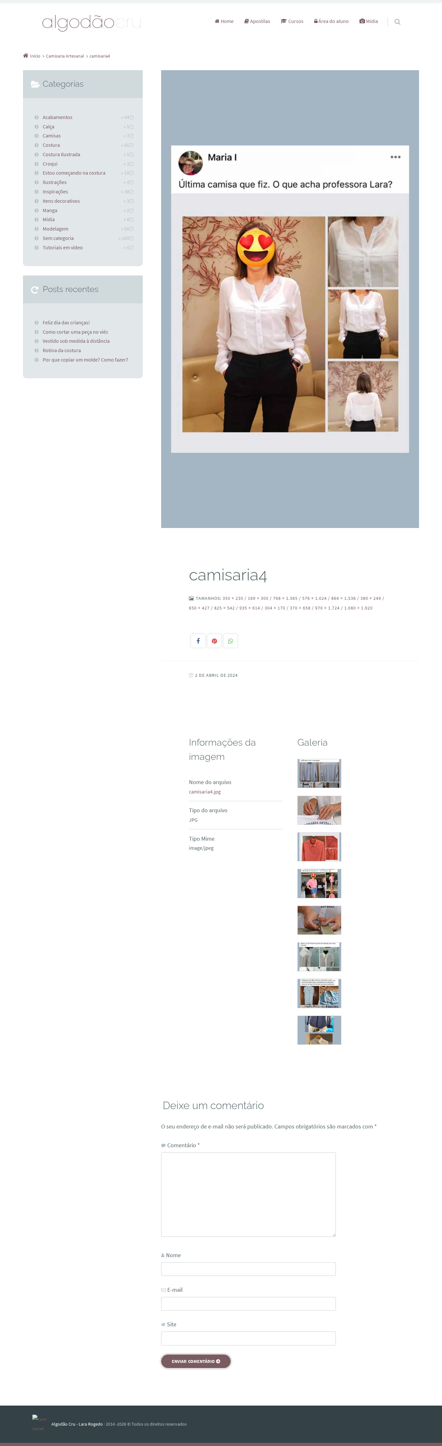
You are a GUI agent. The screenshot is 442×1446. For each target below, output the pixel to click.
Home (227, 21)
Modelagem (55, 228)
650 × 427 (199, 608)
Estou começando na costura (74, 172)
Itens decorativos (61, 201)
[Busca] (391, 15)
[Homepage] (92, 23)
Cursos (295, 21)
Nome (173, 1255)
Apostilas (259, 21)
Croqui (50, 163)
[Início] (41, 1424)
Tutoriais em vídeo (63, 247)
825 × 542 (224, 608)
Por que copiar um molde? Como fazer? (85, 359)
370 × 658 (300, 608)
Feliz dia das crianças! (66, 322)
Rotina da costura (62, 350)
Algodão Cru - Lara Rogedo (77, 1424)
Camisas (52, 135)
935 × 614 (249, 608)
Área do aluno (333, 21)
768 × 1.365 (285, 598)
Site (171, 1324)
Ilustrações (55, 182)
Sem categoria (58, 238)
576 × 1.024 (314, 598)
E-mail (175, 1289)
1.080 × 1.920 (358, 608)
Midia (371, 21)
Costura (51, 145)
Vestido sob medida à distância (76, 341)
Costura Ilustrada (61, 154)
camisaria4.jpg (205, 791)
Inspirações (55, 191)
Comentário (183, 1145)
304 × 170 (275, 608)
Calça (48, 126)
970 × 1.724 (327, 608)
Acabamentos (57, 117)
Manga (50, 210)
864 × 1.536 (343, 598)
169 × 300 (258, 598)
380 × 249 (370, 598)
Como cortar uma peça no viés (75, 332)
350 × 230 (233, 598)
